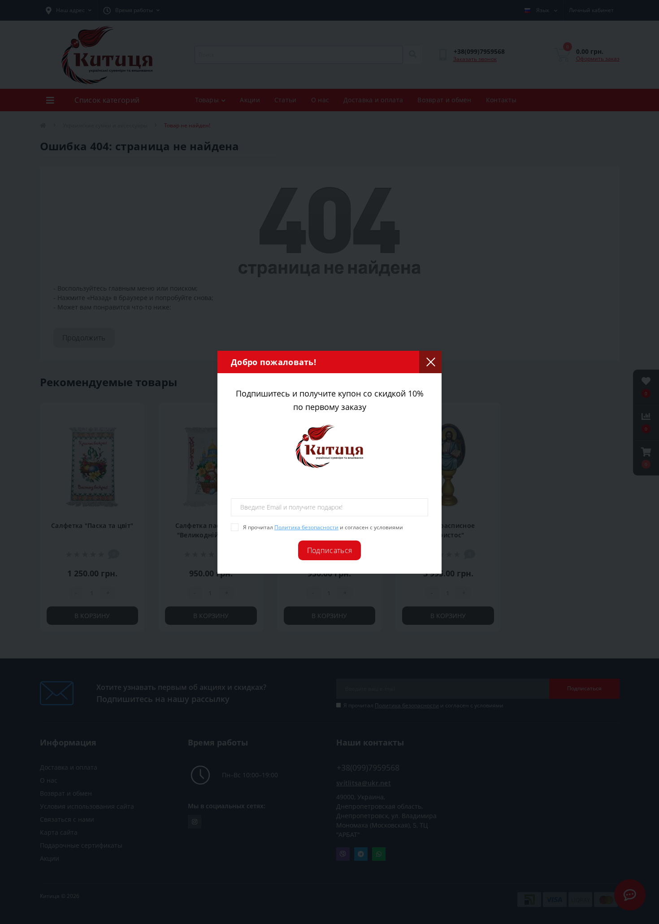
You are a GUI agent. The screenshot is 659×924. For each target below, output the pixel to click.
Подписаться (329, 550)
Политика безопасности (306, 527)
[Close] (430, 362)
